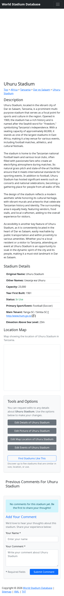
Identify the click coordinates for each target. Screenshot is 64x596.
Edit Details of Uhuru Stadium (32, 422)
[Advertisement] (32, 42)
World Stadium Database (37, 588)
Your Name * (13, 533)
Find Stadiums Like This (32, 458)
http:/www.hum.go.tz (19, 315)
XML (16, 591)
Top (6, 89)
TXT (24, 591)
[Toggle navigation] (57, 4)
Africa (14, 89)
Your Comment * (15, 546)
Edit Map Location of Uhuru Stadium (32, 439)
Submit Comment (44, 572)
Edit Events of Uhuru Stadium (32, 447)
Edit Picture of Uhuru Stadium (32, 431)
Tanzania (25, 89)
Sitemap (6, 591)
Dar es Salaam (41, 89)
